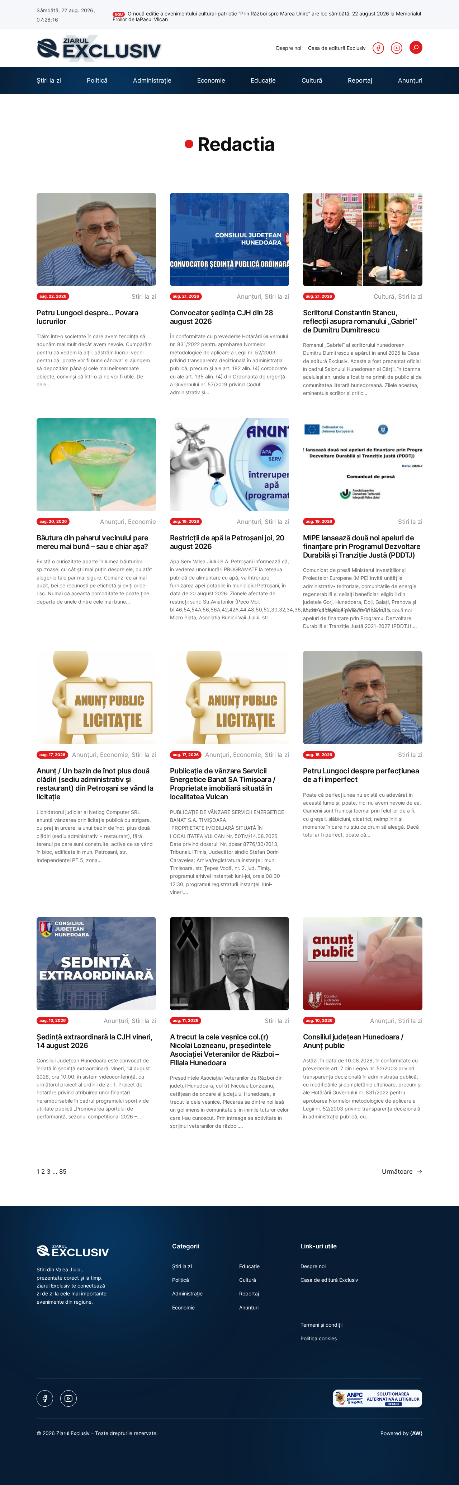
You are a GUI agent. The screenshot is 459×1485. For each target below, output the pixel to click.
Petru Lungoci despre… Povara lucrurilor (87, 317)
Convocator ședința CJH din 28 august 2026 (221, 317)
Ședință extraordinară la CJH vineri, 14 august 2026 (94, 1041)
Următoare (402, 1171)
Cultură (384, 296)
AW (416, 1433)
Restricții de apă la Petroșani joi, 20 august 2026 (227, 542)
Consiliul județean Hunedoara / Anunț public (353, 1041)
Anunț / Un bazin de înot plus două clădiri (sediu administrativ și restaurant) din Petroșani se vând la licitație (95, 784)
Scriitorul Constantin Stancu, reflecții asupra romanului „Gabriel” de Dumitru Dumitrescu (360, 321)
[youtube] (396, 48)
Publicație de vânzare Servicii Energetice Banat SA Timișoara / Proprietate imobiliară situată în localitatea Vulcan (223, 784)
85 (62, 1171)
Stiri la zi (144, 296)
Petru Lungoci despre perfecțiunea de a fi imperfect (361, 775)
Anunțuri (249, 296)
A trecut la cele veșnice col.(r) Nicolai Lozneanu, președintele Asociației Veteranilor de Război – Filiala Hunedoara (224, 1050)
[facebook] (378, 48)
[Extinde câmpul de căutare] (416, 47)
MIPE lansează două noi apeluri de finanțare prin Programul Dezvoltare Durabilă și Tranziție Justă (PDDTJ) (362, 546)
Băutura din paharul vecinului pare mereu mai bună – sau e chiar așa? (92, 542)
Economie (142, 521)
